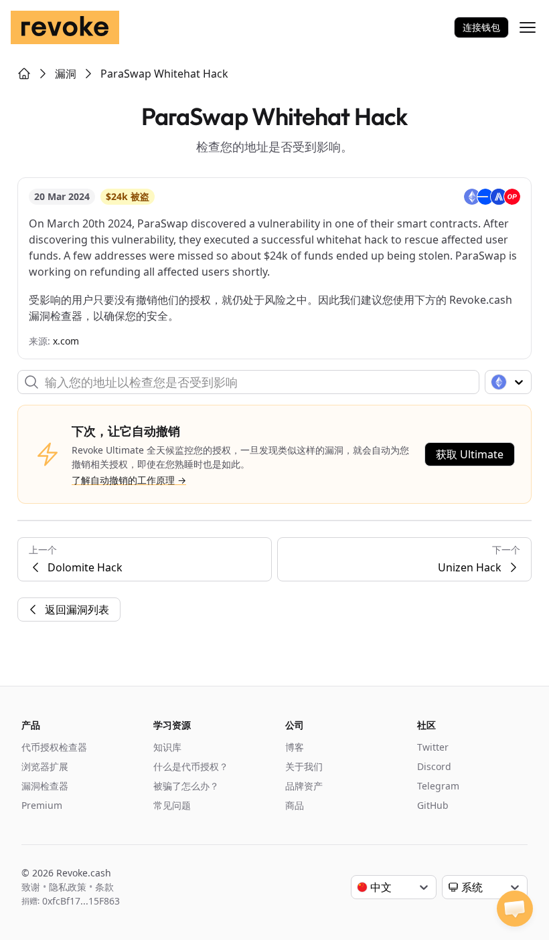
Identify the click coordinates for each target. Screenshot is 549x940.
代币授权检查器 (54, 747)
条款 (104, 886)
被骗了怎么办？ (186, 785)
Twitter (433, 747)
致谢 (30, 886)
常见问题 (172, 805)
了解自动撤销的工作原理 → (129, 480)
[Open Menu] (527, 27)
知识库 (167, 747)
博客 (294, 747)
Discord (434, 766)
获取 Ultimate (469, 454)
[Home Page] (24, 73)
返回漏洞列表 (77, 609)
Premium (41, 805)
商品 (294, 805)
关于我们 (304, 766)
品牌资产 (304, 785)
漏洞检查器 (44, 785)
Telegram (438, 785)
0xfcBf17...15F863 (81, 901)
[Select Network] (508, 382)
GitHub (433, 805)
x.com (66, 341)
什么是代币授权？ (190, 766)
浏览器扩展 (44, 766)
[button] (515, 908)
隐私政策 (67, 886)
